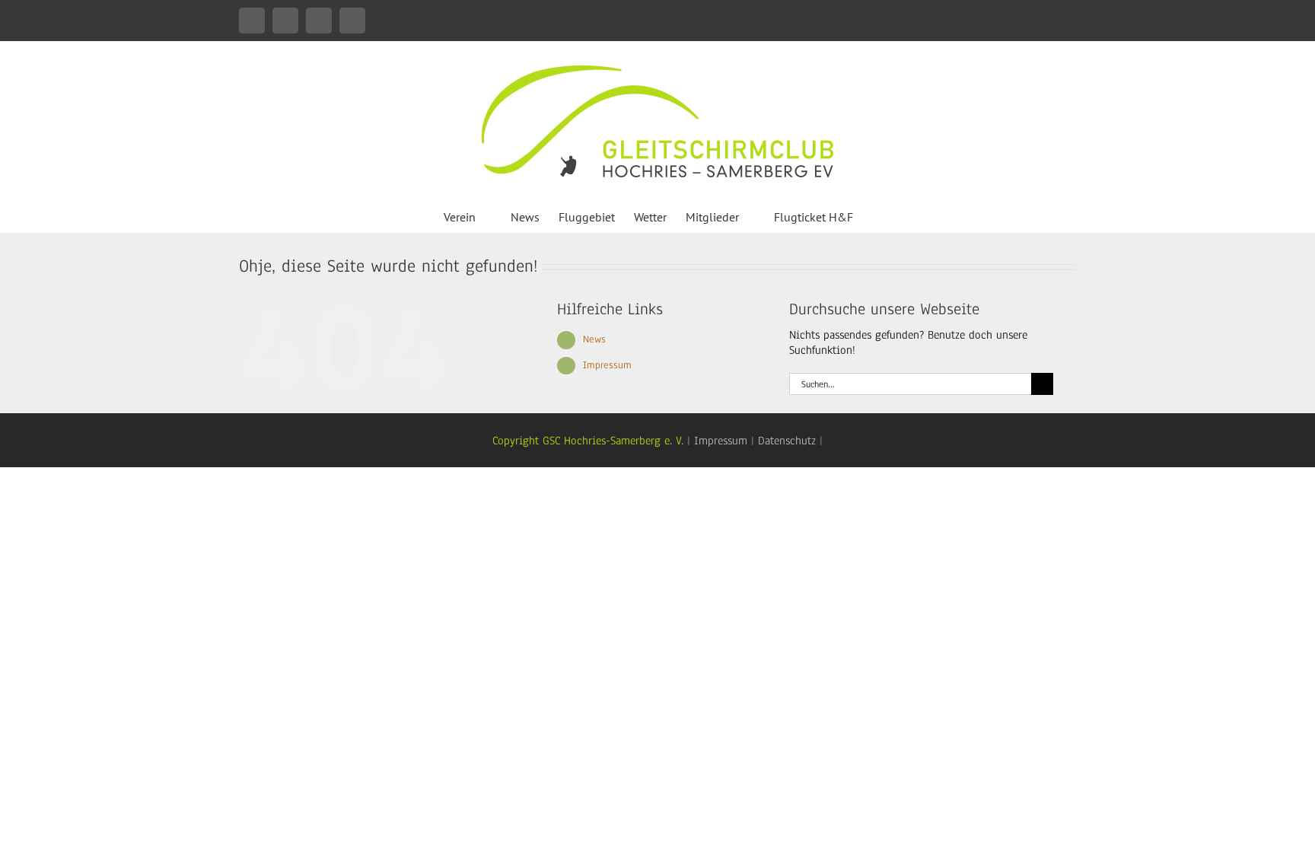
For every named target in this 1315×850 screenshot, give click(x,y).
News (594, 339)
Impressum (607, 365)
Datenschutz (787, 440)
